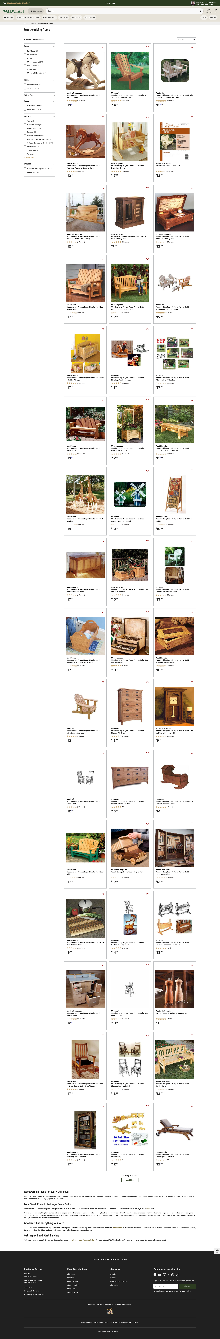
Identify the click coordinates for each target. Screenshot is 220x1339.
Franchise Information (118, 1281)
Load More (130, 1180)
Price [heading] (26, 80)
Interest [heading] (27, 116)
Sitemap (136, 1322)
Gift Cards (71, 1274)
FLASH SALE (110, 3)
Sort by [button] (181, 39)
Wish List (70, 1278)
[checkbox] (25, 51)
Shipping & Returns (31, 1291)
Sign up (187, 1286)
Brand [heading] (26, 46)
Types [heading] (26, 101)
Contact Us (28, 1287)
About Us (113, 1274)
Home (26, 23)
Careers (113, 1278)
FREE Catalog (72, 1281)
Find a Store (115, 1285)
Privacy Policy (184, 1291)
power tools (117, 1228)
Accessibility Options (118, 1322)
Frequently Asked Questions (34, 1294)
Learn (204, 17)
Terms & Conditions (101, 1322)
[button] (186, 39)
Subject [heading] (27, 164)
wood (148, 1209)
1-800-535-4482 (31, 1276)
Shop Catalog (72, 1289)
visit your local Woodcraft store (83, 1240)
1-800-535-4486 (31, 1283)
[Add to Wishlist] (103, 47)
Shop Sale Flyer (73, 1285)
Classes (213, 17)
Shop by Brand (72, 1292)
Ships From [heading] (29, 95)
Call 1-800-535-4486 (204, 4)
